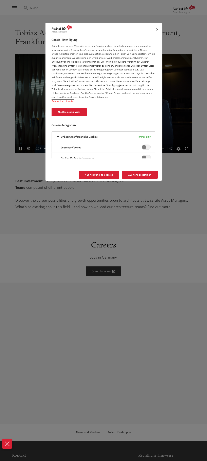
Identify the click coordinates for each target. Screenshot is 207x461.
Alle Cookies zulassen (69, 112)
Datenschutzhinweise (63, 101)
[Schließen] (157, 29)
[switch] (146, 147)
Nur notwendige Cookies (99, 174)
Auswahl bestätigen (139, 174)
